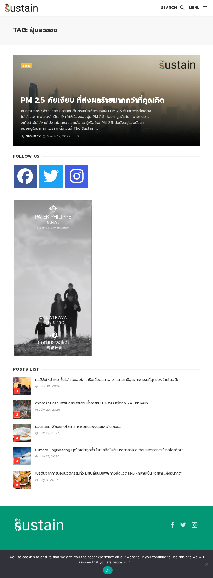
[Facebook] (25, 176)
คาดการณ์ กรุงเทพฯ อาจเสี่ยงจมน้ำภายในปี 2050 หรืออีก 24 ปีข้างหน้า (91, 403)
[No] (206, 564)
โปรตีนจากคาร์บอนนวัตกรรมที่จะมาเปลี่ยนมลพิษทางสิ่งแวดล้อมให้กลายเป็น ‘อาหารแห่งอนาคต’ (108, 473)
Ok (107, 570)
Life (26, 66)
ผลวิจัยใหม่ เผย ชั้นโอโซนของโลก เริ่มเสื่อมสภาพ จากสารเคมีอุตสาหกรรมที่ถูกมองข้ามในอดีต (107, 380)
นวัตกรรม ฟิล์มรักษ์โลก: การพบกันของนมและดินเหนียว (78, 426)
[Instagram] (76, 176)
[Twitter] (51, 176)
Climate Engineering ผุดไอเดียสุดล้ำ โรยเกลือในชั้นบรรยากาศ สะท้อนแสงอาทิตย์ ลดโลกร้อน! (109, 450)
